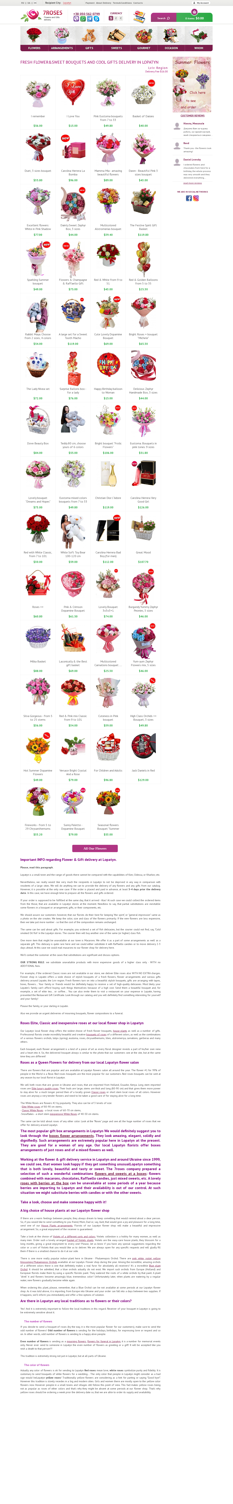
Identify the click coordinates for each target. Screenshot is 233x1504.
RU (22, 2)
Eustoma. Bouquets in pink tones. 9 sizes (143, 445)
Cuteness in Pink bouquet (108, 717)
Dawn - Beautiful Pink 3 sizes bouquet (143, 172)
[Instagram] (196, 198)
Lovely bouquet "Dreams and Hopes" (37, 499)
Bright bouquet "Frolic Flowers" (108, 445)
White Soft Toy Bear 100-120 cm (73, 554)
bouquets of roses (96, 1034)
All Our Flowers (95, 848)
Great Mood (143, 552)
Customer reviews (193, 115)
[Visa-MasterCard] (139, 16)
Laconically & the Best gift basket (73, 663)
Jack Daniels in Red (143, 770)
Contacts (138, 2)
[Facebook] (189, 198)
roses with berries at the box (44, 1183)
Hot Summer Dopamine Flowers (37, 772)
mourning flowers (76, 1341)
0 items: (194, 18)
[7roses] (41, 15)
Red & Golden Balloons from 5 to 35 (143, 281)
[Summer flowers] (193, 85)
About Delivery (103, 2)
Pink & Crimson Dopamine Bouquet (73, 608)
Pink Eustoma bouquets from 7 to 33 (108, 118)
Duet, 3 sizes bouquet (38, 171)
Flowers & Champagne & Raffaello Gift (73, 281)
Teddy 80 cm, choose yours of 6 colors (73, 445)
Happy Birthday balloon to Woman (108, 390)
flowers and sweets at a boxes (121, 1173)
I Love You (73, 116)
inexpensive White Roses (63, 1114)
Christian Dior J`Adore (108, 498)
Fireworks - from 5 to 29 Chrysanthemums (38, 826)
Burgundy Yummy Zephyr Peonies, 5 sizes (143, 608)
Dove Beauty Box (38, 443)
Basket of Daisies (143, 116)
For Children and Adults (108, 770)
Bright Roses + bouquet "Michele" (143, 336)
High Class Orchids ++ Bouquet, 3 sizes (143, 717)
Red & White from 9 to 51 (108, 281)
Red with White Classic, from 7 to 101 (38, 554)
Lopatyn (67, 2)
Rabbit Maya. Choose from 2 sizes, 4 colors (38, 336)
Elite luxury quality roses (45, 1088)
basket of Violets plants (80, 1240)
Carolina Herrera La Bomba (73, 172)
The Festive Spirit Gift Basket (143, 227)
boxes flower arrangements (71, 1135)
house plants (120, 1030)
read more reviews (192, 183)
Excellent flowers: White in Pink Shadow (38, 227)
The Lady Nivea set (38, 389)
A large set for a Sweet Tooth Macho (73, 336)
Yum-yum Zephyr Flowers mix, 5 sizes (143, 663)
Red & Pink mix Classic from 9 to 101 (73, 717)
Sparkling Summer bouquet (38, 281)
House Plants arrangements (57, 1225)
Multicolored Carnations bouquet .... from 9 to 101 (108, 665)
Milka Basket (38, 661)
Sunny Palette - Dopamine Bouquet (73, 826)
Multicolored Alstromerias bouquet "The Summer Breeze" (108, 228)
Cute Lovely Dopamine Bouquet (108, 336)
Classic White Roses (32, 1110)
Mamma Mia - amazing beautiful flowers (108, 172)
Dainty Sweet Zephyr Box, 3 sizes (73, 227)
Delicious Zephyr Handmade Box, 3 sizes (143, 390)
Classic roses (98, 1092)
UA (28, 2)
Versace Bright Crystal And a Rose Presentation (73, 774)
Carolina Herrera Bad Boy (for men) (108, 554)
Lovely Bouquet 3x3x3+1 (108, 608)
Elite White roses (31, 1106)
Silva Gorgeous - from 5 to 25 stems (37, 717)
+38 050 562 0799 (86, 14)
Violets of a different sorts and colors (74, 1236)
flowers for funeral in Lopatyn (104, 1341)
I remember (38, 116)
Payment (90, 2)
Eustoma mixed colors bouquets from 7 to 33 (73, 499)
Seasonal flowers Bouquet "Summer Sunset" (108, 828)
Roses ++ (38, 607)
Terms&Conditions (122, 2)
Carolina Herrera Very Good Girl (143, 499)
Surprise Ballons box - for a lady (73, 390)
